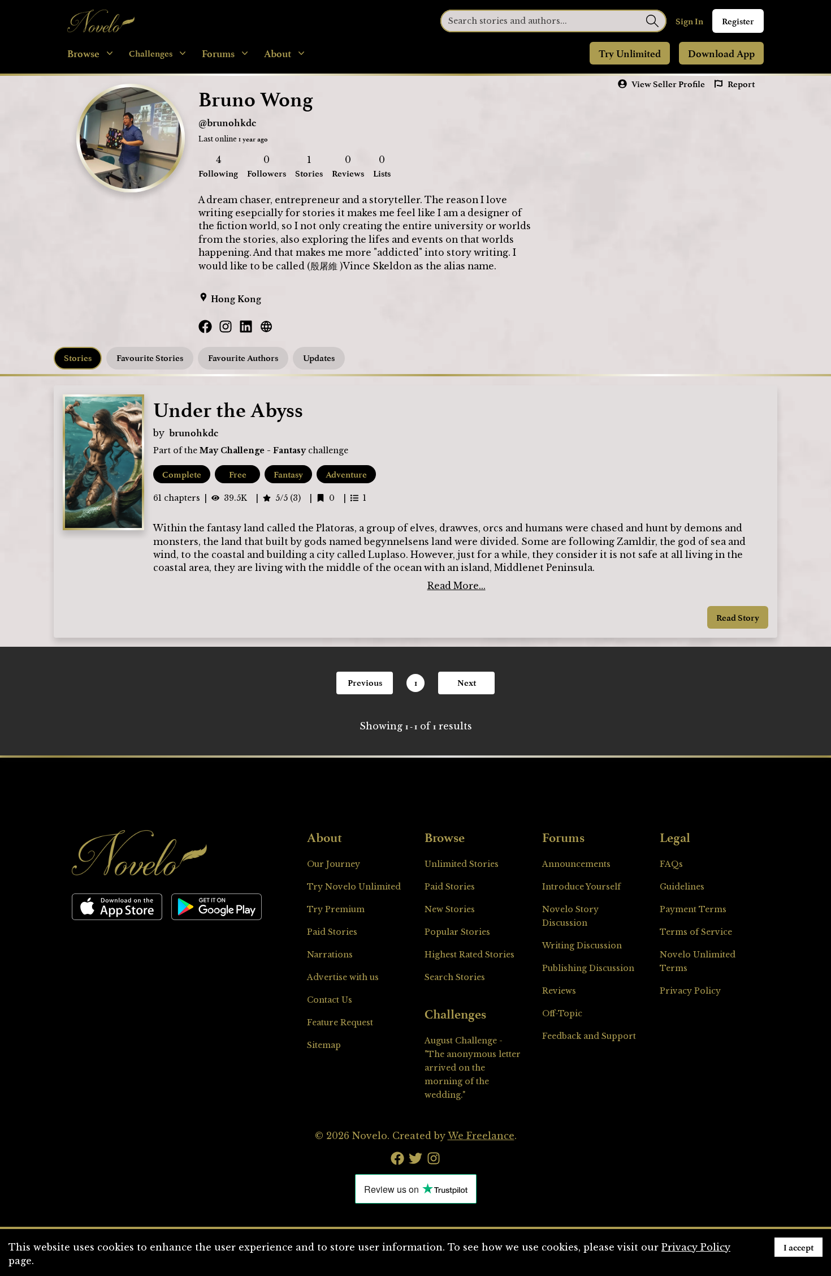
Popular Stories (457, 932)
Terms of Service (696, 932)
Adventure (346, 474)
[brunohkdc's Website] (266, 326)
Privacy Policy (690, 991)
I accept (798, 1247)
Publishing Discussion (588, 968)
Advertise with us (343, 977)
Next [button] (466, 682)
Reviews (559, 991)
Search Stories (455, 977)
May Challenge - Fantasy (253, 450)
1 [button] (415, 682)
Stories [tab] (78, 357)
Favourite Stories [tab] (149, 357)
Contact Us (329, 1000)
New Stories (450, 909)
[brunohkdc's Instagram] (225, 326)
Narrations (330, 955)
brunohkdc (193, 432)
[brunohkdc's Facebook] (205, 326)
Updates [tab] (319, 357)
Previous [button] (365, 682)
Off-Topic (562, 1013)
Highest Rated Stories (469, 955)
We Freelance (481, 1135)
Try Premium (336, 909)
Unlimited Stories (462, 864)
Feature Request (340, 1022)
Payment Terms (693, 909)
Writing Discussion (582, 945)
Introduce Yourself (581, 887)
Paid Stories (332, 932)
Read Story (737, 617)
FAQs (671, 864)
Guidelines (682, 887)
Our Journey (333, 864)
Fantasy (288, 474)
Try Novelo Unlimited (354, 887)
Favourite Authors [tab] (243, 357)
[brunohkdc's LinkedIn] (246, 326)
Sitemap (324, 1045)
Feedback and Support (589, 1036)
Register (738, 21)
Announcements (576, 864)
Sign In (689, 21)
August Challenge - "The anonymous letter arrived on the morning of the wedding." (473, 1068)
